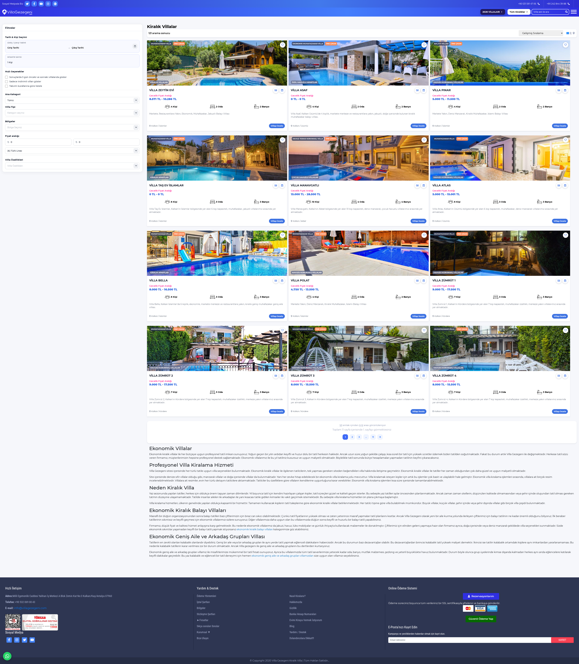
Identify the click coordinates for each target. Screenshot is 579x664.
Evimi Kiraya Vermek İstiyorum (306, 620)
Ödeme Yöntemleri (206, 596)
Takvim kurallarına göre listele (25, 86)
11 (373, 437)
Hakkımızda (296, 602)
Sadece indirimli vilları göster (25, 81)
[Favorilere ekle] (282, 45)
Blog (292, 626)
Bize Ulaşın (203, 638)
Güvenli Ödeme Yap (481, 618)
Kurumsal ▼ (203, 632)
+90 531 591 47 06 (527, 3)
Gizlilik (293, 608)
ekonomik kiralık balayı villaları (255, 529)
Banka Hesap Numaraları (303, 614)
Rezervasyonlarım (482, 596)
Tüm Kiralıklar (517, 12)
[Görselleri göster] (275, 90)
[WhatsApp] (7, 656)
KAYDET (562, 640)
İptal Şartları (203, 602)
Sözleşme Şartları (206, 614)
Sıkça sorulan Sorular (208, 626)
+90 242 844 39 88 (556, 3)
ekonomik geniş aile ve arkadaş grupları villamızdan (282, 555)
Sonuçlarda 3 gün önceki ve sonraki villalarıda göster (38, 77)
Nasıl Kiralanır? (298, 596)
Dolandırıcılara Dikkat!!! (302, 638)
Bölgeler (201, 608)
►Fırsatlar (202, 620)
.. (366, 437)
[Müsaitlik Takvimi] (282, 90)
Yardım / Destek (298, 632)
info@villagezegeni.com (30, 608)
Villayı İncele (277, 126)
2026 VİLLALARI (491, 12)
